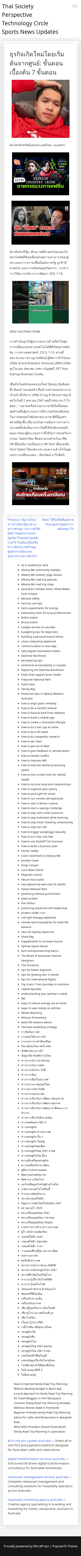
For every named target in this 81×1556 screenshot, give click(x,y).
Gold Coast (28, 684)
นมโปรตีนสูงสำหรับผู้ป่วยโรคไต (39, 1184)
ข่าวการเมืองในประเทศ (34, 1079)
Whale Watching (31, 1013)
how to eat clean (31, 741)
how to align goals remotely (38, 703)
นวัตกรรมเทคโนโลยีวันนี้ (35, 1189)
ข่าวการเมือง (28, 1074)
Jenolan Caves (30, 860)
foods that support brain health (41, 674)
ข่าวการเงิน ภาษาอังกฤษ (35, 1060)
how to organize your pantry (39, 789)
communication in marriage (39, 646)
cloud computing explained (38, 641)
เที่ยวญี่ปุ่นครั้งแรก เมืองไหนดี (38, 1308)
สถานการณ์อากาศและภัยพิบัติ (38, 1265)
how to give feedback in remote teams (45, 751)
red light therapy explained (38, 917)
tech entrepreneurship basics (40, 951)
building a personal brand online (42, 636)
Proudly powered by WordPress (27, 1546)
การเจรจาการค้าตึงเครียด (36, 1041)
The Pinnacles (30, 965)
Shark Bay (27, 936)
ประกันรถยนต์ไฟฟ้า (32, 1198)
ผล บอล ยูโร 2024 (31, 1208)
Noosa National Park (34, 889)
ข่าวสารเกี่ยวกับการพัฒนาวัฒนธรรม (42, 1098)
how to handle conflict (35, 755)
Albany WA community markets (40, 570)
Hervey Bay (28, 689)
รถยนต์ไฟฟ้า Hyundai (34, 1241)
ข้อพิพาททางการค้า (32, 1051)
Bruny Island (29, 622)
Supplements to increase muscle (42, 941)
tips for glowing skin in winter (40, 974)
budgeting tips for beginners (39, 632)
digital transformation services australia (36, 1459)
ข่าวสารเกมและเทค (32, 1093)
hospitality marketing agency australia (35, 1500)
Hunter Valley (29, 851)
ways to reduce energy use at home (43, 1003)
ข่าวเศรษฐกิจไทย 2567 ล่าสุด (38, 1151)
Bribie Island (29, 617)
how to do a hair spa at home (39, 727)
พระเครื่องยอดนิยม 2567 (35, 1213)
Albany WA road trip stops (37, 584)
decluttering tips (31, 660)
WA (23, 998)
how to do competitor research (40, 736)
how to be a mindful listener (39, 708)
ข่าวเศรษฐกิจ (29, 1127)
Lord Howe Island (32, 870)
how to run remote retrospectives (42, 798)
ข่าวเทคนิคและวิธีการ (34, 1122)
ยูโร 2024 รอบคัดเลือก (34, 1231)
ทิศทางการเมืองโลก (32, 1179)
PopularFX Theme (64, 1546)
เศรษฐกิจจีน (28, 1336)
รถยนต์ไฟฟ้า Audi (32, 1236)
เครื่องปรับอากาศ (31, 1303)
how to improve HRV (34, 760)
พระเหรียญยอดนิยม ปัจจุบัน (37, 1222)
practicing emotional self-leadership (44, 908)
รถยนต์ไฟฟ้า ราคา (32, 1246)
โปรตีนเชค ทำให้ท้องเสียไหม (37, 1365)
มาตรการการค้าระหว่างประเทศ (39, 1227)
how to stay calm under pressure (42, 813)
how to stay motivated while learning (44, 817)
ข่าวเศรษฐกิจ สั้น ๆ (32, 1136)
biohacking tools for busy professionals (46, 613)
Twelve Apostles (31, 989)
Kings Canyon (30, 865)
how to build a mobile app (37, 717)
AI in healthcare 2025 (34, 565)
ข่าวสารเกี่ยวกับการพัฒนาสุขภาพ (40, 1103)
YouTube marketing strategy (39, 1027)
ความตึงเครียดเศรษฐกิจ (34, 1160)
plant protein (29, 898)
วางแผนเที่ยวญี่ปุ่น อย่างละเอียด (39, 1251)
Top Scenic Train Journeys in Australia (45, 984)
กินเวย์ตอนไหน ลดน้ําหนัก (36, 1046)
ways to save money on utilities (40, 1008)
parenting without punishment (40, 893)
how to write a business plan (39, 846)
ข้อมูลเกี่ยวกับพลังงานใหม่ (36, 1055)
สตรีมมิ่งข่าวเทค (30, 1260)
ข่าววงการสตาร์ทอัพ (33, 1089)
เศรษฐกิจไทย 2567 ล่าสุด (35, 1351)
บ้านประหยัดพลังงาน (33, 1193)
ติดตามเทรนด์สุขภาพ (33, 1174)
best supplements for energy (39, 608)
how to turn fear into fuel (37, 836)
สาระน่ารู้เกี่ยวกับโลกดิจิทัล (36, 1279)
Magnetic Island (31, 874)
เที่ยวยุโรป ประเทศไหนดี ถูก (37, 1313)
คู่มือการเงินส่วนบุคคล (34, 1170)
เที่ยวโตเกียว (28, 1317)
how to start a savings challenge (41, 808)
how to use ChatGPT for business (42, 841)
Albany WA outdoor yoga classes (41, 575)
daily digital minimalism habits (40, 651)
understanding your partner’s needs (44, 993)
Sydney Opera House (34, 946)
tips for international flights (38, 979)
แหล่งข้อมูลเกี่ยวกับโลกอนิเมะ (38, 1360)
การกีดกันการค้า (30, 1032)
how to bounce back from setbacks (43, 713)
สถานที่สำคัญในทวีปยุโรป (36, 1274)
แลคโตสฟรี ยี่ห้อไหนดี (34, 1355)
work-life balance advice (36, 1022)
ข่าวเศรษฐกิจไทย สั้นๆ (34, 1155)
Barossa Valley (30, 598)
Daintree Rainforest (33, 655)
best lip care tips (31, 603)
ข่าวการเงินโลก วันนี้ (33, 1070)
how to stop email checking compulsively (47, 822)
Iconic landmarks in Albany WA (40, 855)
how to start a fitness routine (39, 803)
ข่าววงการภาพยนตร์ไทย (35, 1084)
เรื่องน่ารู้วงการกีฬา (32, 1322)
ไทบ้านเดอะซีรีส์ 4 (31, 1370)
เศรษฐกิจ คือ (28, 1331)
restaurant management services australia (38, 1477)
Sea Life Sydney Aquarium (37, 932)
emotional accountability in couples (43, 665)
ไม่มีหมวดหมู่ (28, 1374)
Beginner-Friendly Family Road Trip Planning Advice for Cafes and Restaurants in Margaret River (43, 1417)
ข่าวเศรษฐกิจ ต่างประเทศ (36, 1131)
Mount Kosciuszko (32, 879)
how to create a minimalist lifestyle (43, 722)
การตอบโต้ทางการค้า (33, 1036)
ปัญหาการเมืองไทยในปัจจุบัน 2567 (41, 1203)
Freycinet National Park (35, 679)
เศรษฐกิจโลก (28, 1341)
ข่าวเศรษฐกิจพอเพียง (33, 1146)
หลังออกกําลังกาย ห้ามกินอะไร (38, 1289)
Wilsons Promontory (34, 1017)
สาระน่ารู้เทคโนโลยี (33, 1284)
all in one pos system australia (29, 1441)
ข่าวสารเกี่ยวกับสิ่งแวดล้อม (36, 1117)
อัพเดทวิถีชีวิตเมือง (31, 1294)
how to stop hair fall (34, 827)
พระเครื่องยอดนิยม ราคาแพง (37, 1217)
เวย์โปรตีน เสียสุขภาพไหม (36, 1327)
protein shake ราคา (33, 913)
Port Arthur (28, 903)
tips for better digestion (36, 970)
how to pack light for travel (38, 793)
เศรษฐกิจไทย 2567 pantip (36, 1346)
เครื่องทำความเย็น (31, 1298)
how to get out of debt (35, 746)
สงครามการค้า (29, 1255)
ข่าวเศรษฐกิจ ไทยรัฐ (33, 1141)
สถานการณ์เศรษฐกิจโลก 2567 (39, 1270)
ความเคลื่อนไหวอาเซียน (35, 1165)
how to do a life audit (34, 732)
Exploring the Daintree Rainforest (42, 670)
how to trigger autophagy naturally (43, 832)
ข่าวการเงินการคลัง (32, 1065)
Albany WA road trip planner (39, 579)
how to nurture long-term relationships (46, 784)
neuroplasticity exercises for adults (43, 884)
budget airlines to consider (38, 627)
